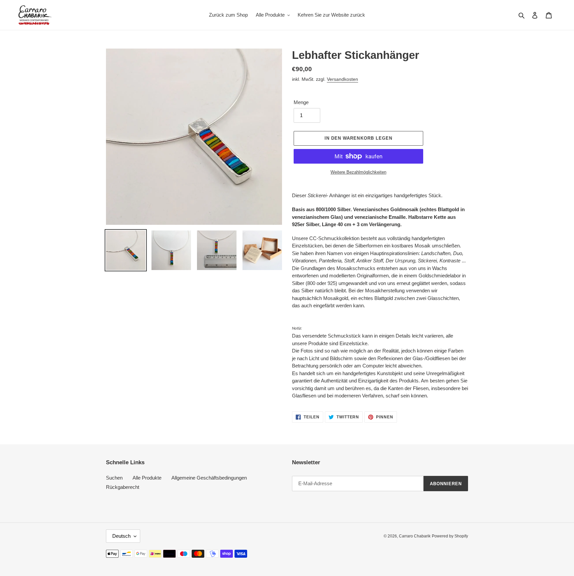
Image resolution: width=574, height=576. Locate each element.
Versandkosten (342, 79)
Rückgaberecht (122, 487)
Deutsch (121, 536)
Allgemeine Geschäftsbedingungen (209, 478)
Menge (301, 102)
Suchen (114, 478)
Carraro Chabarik (414, 536)
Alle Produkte (147, 478)
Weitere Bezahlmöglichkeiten (358, 172)
